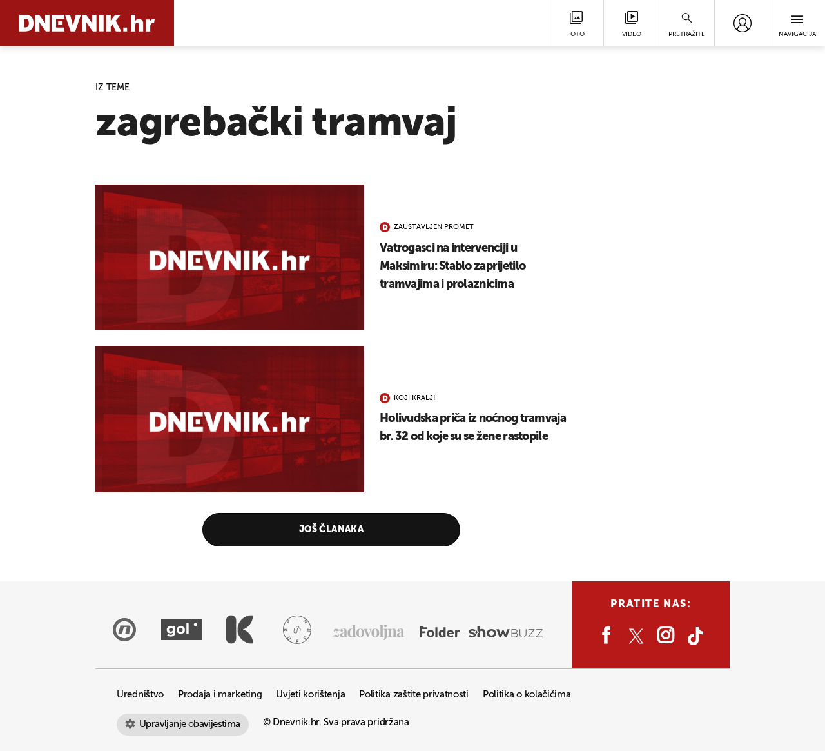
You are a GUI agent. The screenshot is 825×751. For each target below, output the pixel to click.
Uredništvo (140, 694)
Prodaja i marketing (220, 694)
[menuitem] (742, 23)
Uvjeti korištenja (310, 694)
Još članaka (331, 529)
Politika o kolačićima (527, 694)
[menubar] (742, 23)
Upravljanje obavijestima (189, 724)
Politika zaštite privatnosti (414, 694)
